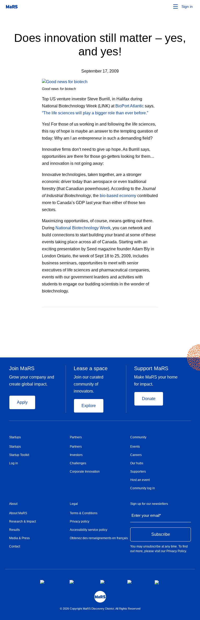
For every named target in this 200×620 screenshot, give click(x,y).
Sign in (187, 6)
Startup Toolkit (19, 455)
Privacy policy (79, 521)
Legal (74, 504)
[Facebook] (135, 314)
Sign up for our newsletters (149, 504)
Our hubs (136, 463)
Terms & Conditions (83, 513)
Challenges (78, 463)
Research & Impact (22, 521)
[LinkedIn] (156, 314)
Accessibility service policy (88, 530)
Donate (148, 398)
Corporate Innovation (85, 471)
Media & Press (19, 538)
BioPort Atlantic (129, 106)
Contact (14, 546)
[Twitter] (146, 314)
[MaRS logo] (100, 597)
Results (14, 530)
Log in (13, 463)
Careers (136, 455)
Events (135, 446)
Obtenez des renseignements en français (99, 538)
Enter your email (146, 515)
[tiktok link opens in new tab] (157, 582)
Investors (76, 455)
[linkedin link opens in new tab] (109, 582)
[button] (167, 6)
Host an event (140, 480)
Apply (22, 402)
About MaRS (18, 513)
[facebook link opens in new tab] (50, 582)
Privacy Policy (176, 551)
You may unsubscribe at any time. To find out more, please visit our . (159, 549)
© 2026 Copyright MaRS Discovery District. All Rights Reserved (100, 608)
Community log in (142, 488)
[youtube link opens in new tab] (136, 582)
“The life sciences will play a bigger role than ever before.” (95, 113)
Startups (15, 437)
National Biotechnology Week (82, 228)
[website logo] (12, 6)
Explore (89, 405)
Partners (76, 437)
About (13, 504)
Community (138, 437)
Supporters (138, 471)
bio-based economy (118, 195)
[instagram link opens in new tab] (81, 582)
